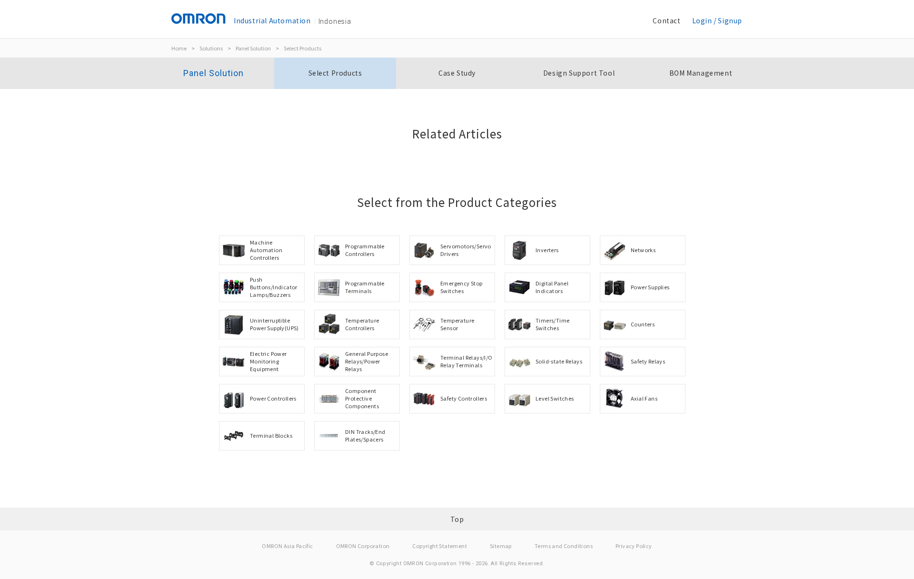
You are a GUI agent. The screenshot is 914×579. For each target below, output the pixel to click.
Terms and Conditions (564, 546)
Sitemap (501, 546)
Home (179, 48)
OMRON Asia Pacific (287, 546)
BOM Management (700, 73)
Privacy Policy (634, 546)
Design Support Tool (579, 73)
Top (457, 519)
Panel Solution (253, 48)
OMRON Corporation (363, 546)
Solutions (211, 48)
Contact (666, 20)
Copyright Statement (439, 546)
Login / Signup (717, 20)
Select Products (302, 48)
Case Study (457, 73)
